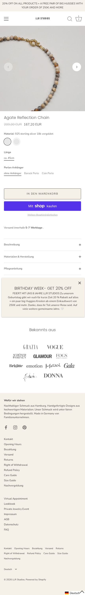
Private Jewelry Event (16, 509)
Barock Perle (31, 173)
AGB (6, 519)
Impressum (10, 514)
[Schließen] (79, 283)
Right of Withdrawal (16, 465)
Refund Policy (12, 470)
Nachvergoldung (13, 485)
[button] (8, 67)
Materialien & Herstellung (19, 256)
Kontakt (8, 439)
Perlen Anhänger (14, 167)
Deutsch (8, 569)
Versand (8, 454)
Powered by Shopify (36, 579)
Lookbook (9, 504)
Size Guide (10, 480)
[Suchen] (69, 19)
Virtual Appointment (16, 498)
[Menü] (6, 18)
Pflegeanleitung (13, 268)
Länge (7, 152)
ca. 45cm (9, 158)
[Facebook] (6, 427)
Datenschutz (11, 524)
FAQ (6, 529)
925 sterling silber (16, 141)
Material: (28, 134)
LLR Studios (18, 579)
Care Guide (10, 475)
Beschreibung (12, 244)
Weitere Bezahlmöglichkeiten (42, 214)
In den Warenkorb (42, 194)
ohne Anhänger (12, 173)
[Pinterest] (24, 427)
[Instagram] (15, 427)
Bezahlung (10, 449)
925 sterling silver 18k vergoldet (7, 141)
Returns (8, 460)
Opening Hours (12, 444)
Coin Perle (48, 173)
